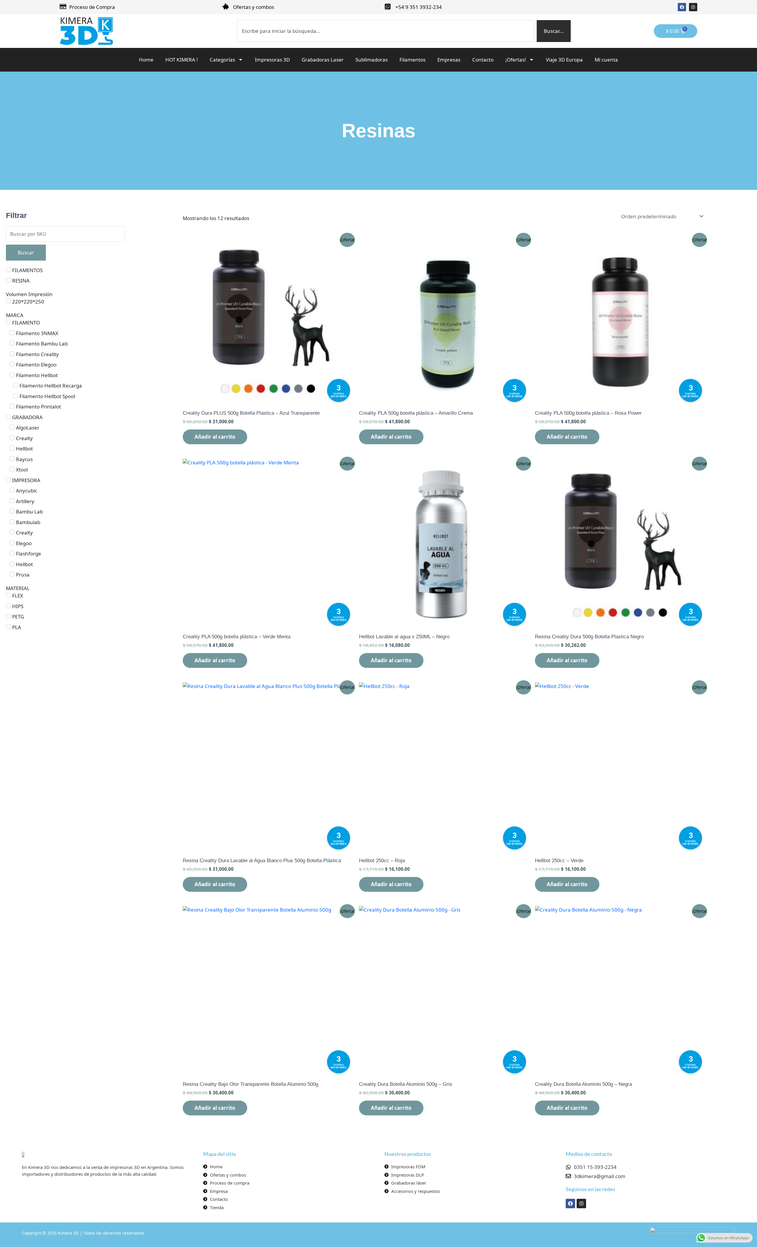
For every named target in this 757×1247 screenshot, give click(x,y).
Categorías (222, 59)
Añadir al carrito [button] (215, 436)
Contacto (483, 59)
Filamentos (412, 59)
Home (146, 59)
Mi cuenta (606, 59)
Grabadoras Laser (323, 59)
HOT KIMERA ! (181, 59)
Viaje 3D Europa (564, 59)
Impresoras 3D (272, 59)
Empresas (448, 59)
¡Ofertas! (515, 59)
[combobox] (385, 31)
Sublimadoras (371, 59)
